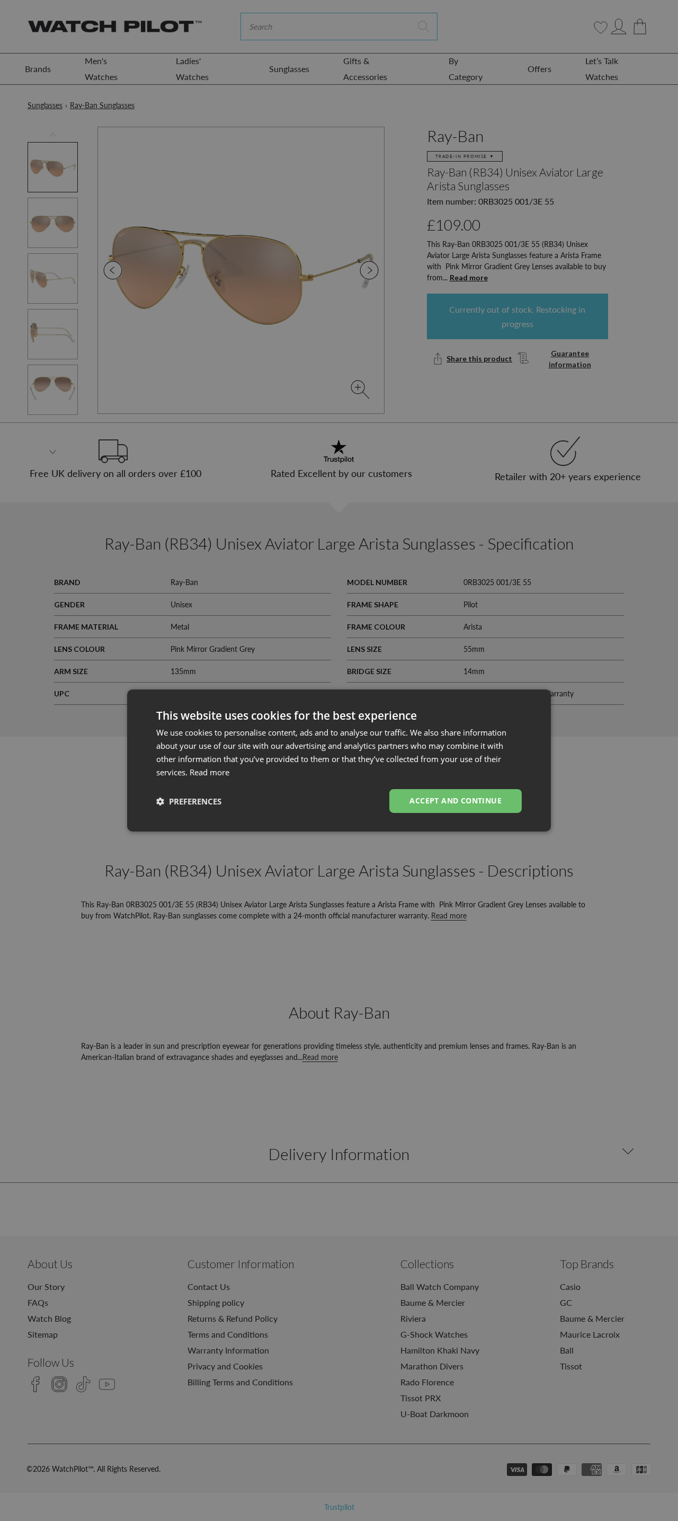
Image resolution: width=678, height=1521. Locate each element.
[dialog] (339, 760)
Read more (209, 772)
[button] (188, 801)
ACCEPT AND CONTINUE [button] (455, 800)
